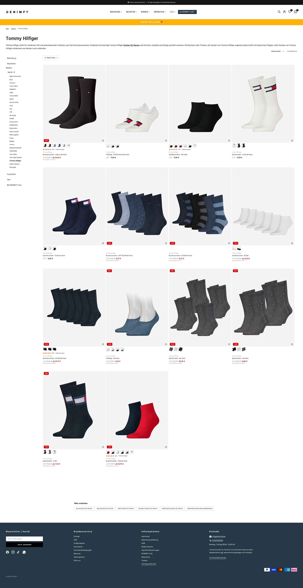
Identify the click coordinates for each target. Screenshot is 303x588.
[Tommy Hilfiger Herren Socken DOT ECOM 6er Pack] (137, 206)
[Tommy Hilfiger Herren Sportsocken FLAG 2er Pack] (263, 104)
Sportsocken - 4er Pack (240, 358)
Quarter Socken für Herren (147, 508)
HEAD (11, 99)
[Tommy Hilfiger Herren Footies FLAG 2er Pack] (137, 104)
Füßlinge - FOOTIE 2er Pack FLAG (117, 155)
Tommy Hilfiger (15, 160)
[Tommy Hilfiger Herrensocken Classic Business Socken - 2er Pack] (74, 104)
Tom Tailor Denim (15, 157)
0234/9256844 (217, 540)
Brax (11, 79)
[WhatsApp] (25, 552)
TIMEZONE (13, 151)
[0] (295, 12)
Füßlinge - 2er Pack (112, 358)
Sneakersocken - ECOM (240, 256)
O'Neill (11, 118)
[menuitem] (116, 12)
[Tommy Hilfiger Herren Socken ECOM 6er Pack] (74, 307)
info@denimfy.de (218, 536)
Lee (10, 108)
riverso (11, 144)
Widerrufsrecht (147, 546)
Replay (11, 141)
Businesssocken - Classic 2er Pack (55, 155)
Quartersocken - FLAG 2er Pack (54, 256)
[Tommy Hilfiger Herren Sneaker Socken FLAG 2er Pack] (200, 104)
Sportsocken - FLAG (50, 461)
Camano (12, 82)
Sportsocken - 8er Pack (177, 358)
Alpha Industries (15, 76)
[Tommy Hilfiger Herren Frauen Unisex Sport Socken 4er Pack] (263, 307)
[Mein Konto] (284, 11)
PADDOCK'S (13, 125)
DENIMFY (12, 89)
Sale (172, 11)
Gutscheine (78, 546)
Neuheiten (130, 11)
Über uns (77, 560)
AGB (143, 543)
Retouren (77, 553)
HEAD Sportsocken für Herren (172, 508)
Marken (144, 11)
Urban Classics (14, 164)
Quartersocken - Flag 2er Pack (116, 461)
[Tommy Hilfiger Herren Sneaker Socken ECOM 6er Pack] (263, 206)
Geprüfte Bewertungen (150, 550)
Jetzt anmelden (24, 544)
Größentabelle (79, 543)
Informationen (150, 531)
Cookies (144, 560)
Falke (11, 92)
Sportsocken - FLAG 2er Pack (242, 155)
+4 (69, 145)
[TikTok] (19, 552)
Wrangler (12, 167)
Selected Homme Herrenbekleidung (199, 508)
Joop (11, 105)
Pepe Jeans (13, 128)
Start (7, 29)
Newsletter (145, 557)
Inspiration (159, 11)
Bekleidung (115, 11)
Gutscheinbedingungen (83, 550)
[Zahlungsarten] (249, 570)
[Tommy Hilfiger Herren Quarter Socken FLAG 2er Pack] (74, 206)
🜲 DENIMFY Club (187, 11)
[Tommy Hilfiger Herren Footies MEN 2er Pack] (137, 307)
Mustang (12, 115)
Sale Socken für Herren (126, 508)
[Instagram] (14, 552)
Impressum (145, 536)
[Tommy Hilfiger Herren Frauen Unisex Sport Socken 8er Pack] (200, 307)
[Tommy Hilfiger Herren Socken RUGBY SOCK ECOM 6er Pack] (200, 206)
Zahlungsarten (79, 557)
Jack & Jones (13, 102)
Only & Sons (13, 121)
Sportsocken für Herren (105, 508)
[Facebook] (8, 552)
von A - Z (11, 72)
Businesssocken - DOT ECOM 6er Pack (119, 256)
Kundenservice (83, 531)
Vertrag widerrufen (148, 564)
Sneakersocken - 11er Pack (178, 155)
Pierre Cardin (14, 131)
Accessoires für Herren (84, 508)
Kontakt (77, 536)
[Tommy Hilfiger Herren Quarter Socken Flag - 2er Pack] (137, 410)
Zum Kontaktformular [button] (217, 558)
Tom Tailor (13, 154)
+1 (195, 145)
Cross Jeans (13, 86)
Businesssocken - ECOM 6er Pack (180, 256)
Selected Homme (15, 147)
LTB (10, 112)
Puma (11, 138)
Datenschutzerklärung (149, 539)
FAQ (75, 539)
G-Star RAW (13, 95)
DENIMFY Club (147, 553)
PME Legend (13, 134)
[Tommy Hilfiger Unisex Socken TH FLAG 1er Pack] (74, 410)
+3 (132, 452)
